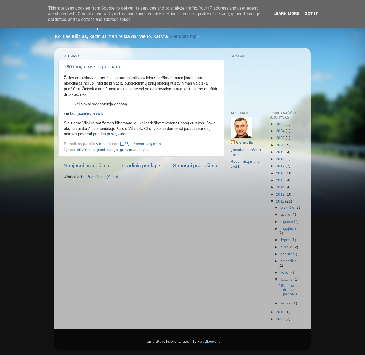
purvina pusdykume (110, 134)
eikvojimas (86, 150)
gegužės (288, 254)
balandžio (288, 261)
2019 (281, 152)
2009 (281, 319)
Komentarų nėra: (148, 144)
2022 (281, 138)
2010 (281, 312)
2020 (281, 145)
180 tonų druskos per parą (92, 66)
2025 (281, 124)
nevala (144, 150)
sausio (286, 303)
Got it (311, 13)
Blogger (211, 341)
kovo (284, 272)
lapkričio (287, 207)
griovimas (128, 150)
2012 (281, 194)
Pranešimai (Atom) (102, 177)
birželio (286, 247)
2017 (281, 166)
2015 (281, 180)
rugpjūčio (288, 229)
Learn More (286, 13)
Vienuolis (244, 142)
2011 (280, 201)
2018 (281, 159)
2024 (281, 131)
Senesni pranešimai (196, 165)
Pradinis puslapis (141, 165)
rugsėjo (287, 222)
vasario (287, 279)
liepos (285, 240)
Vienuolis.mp (183, 36)
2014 (281, 187)
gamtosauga (107, 150)
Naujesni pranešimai (87, 165)
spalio (285, 214)
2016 (281, 173)
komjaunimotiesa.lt (86, 113)
